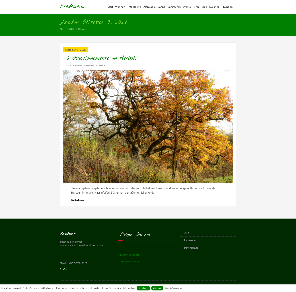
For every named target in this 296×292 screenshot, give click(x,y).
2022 (72, 29)
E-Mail (63, 269)
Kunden (228, 7)
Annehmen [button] (143, 288)
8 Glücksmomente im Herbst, (101, 58)
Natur (102, 65)
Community (174, 7)
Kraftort (69, 7)
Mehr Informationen (173, 288)
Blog (204, 7)
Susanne (214, 7)
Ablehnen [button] (157, 288)
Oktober (83, 29)
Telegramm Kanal (129, 261)
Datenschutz (191, 247)
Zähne (161, 7)
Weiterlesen (77, 200)
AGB (186, 232)
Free (197, 7)
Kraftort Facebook (130, 255)
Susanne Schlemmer (83, 65)
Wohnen (120, 7)
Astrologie (149, 7)
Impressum (190, 240)
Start (110, 7)
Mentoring (135, 7)
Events (187, 7)
